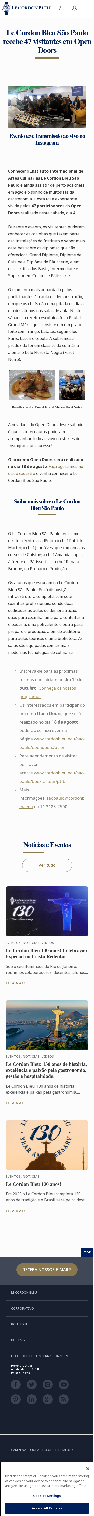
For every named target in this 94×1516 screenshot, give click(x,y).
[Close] (87, 1468)
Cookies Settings (47, 1495)
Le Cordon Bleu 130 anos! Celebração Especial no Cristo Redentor (46, 953)
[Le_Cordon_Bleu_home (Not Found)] (27, 9)
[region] (47, 1489)
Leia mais (16, 983)
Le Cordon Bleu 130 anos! (33, 1184)
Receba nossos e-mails (47, 1269)
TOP (87, 1252)
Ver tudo (47, 865)
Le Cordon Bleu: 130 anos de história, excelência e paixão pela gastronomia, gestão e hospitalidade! (46, 1070)
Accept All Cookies (47, 1508)
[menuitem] (61, 9)
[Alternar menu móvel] (87, 9)
